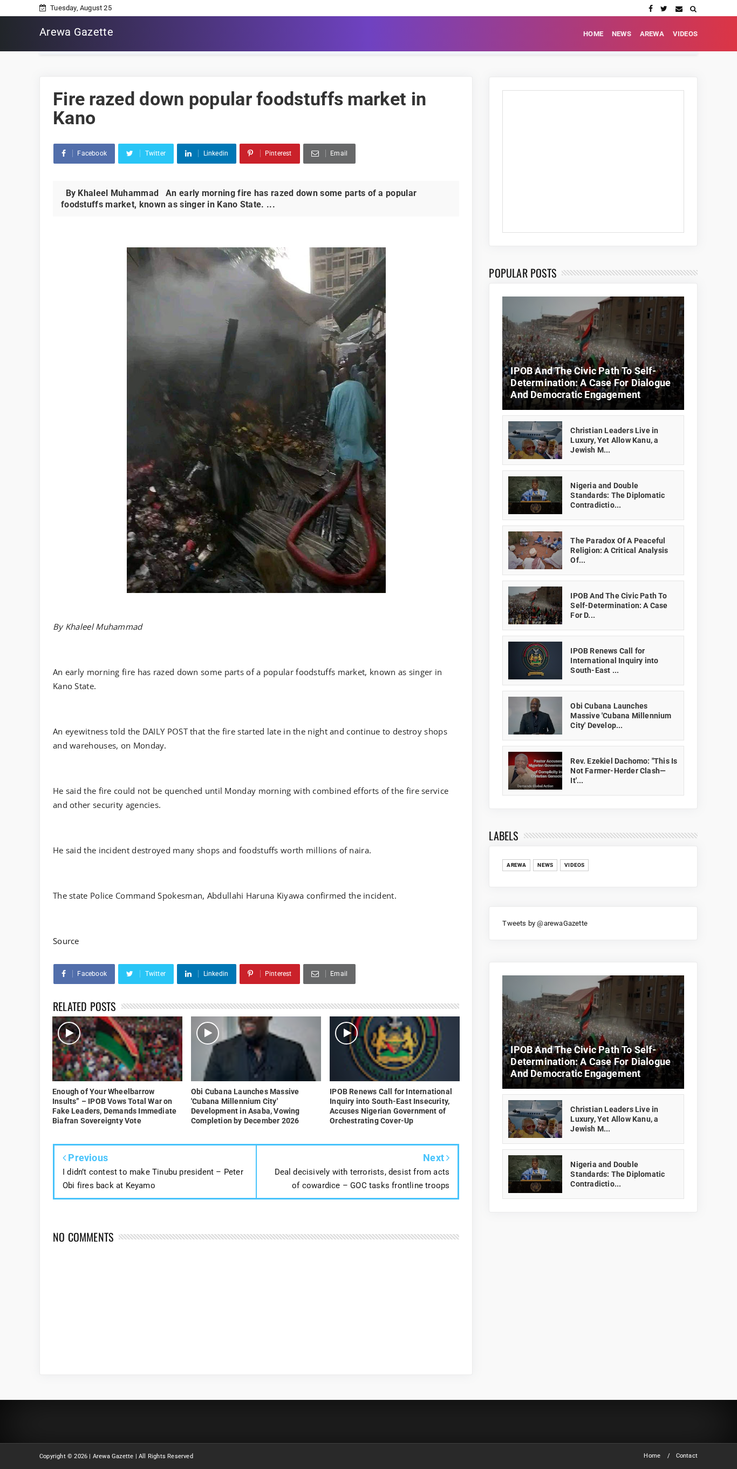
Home (652, 1456)
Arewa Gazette (76, 31)
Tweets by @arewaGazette (545, 923)
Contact (687, 1456)
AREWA (652, 34)
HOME (593, 34)
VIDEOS (685, 34)
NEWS (621, 34)
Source (66, 940)
